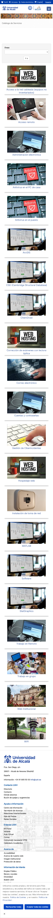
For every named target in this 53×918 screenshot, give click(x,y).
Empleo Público (10, 871)
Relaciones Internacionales (15, 813)
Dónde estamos (10, 795)
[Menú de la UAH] (49, 9)
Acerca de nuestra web (13, 856)
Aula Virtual (9, 834)
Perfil (6, 2)
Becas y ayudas (10, 874)
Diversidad (8, 877)
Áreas (7, 47)
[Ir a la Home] (10, 7)
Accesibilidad (9, 853)
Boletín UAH (9, 880)
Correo (7, 837)
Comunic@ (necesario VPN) (15, 840)
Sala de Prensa (10, 816)
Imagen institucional (12, 859)
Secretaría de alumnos (13, 810)
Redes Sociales (10, 819)
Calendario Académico (13, 843)
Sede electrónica (27, 2)
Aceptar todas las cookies (37, 907)
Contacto (8, 792)
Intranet (7, 831)
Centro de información (13, 808)
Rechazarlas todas (13, 907)
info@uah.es (36, 779)
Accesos (14, 2)
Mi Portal (7, 829)
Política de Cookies (18, 897)
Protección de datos (12, 862)
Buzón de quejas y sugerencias (17, 797)
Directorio (8, 789)
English (39, 2)
